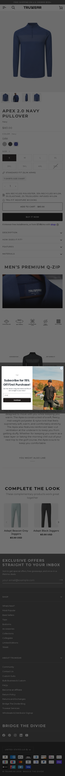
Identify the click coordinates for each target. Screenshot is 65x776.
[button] (17, 375)
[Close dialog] (61, 368)
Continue (17, 400)
